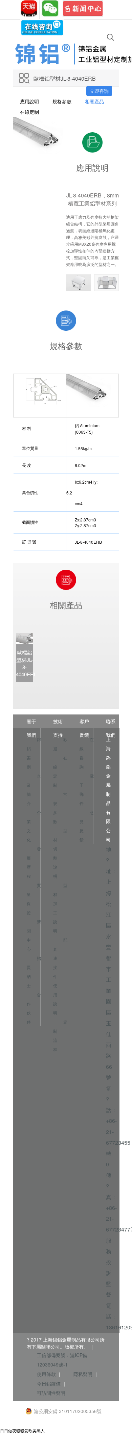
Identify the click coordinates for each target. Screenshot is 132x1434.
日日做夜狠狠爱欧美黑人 (22, 1430)
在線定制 (29, 111)
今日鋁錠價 (49, 1383)
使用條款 (46, 1374)
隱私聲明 (82, 1374)
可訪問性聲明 (51, 1392)
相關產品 (94, 101)
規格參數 (61, 101)
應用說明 (29, 101)
